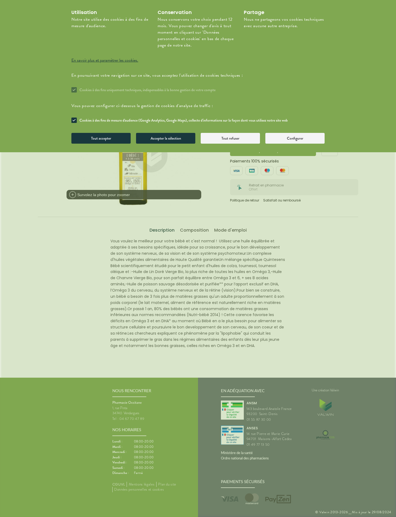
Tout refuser (230, 138)
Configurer (295, 138)
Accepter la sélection (166, 138)
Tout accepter (101, 138)
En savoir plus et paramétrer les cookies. (104, 60)
